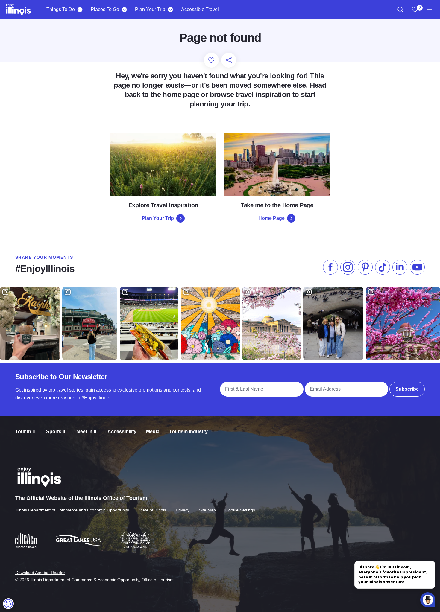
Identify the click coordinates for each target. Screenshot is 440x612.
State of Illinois (152, 510)
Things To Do (60, 9)
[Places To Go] (124, 9)
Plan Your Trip (150, 9)
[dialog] (8, 603)
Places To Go (105, 9)
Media (153, 431)
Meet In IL (87, 431)
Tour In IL (26, 431)
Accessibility (121, 431)
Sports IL (56, 431)
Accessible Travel (200, 9)
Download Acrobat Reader (40, 572)
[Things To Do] (80, 9)
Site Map (207, 510)
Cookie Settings (240, 510)
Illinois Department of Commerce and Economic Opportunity (72, 510)
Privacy (182, 510)
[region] (400, 9)
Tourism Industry (188, 431)
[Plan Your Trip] (170, 9)
